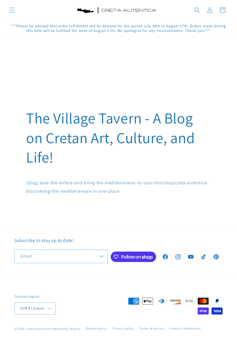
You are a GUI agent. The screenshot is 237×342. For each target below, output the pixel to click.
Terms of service (151, 328)
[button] (12, 10)
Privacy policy (123, 328)
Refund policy (96, 328)
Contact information (185, 328)
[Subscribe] (101, 256)
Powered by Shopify (66, 329)
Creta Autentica (38, 329)
